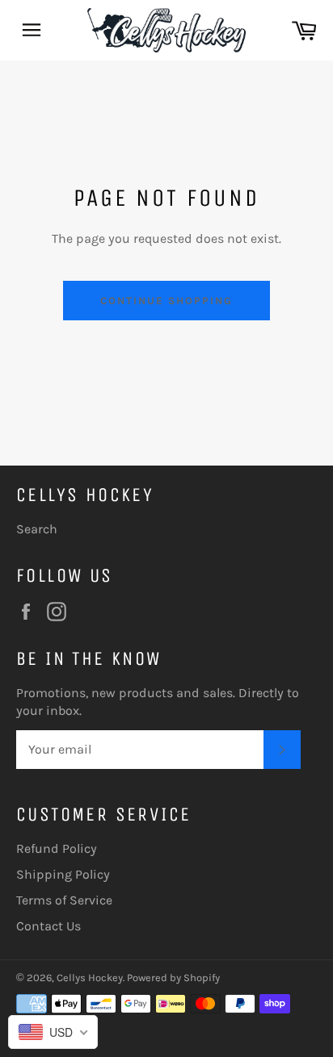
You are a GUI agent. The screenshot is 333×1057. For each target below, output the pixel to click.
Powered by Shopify (173, 977)
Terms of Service (64, 900)
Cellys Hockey (90, 977)
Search (36, 529)
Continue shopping (166, 301)
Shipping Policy (63, 874)
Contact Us (48, 926)
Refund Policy (56, 848)
